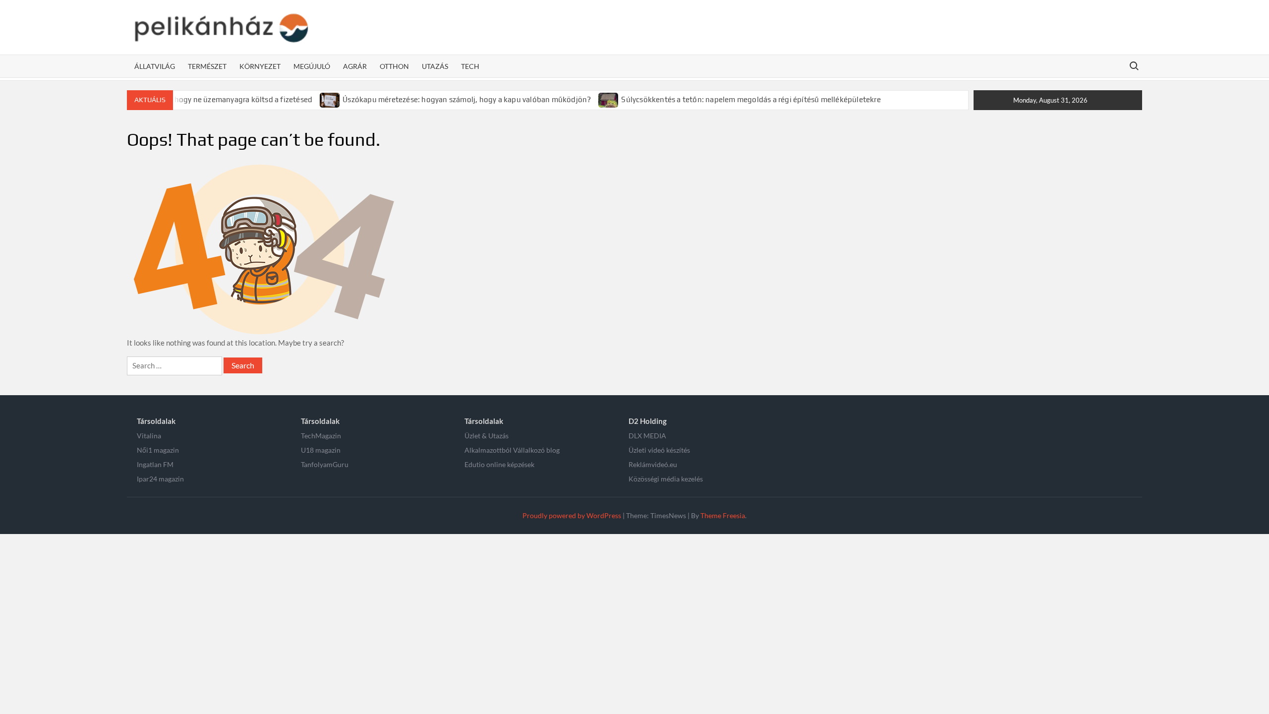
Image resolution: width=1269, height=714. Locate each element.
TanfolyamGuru (324, 464)
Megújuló (311, 66)
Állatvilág (154, 66)
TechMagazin (321, 435)
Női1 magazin (158, 450)
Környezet (260, 66)
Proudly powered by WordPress (571, 515)
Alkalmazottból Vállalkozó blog (512, 450)
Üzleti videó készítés (659, 450)
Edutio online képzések (499, 464)
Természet (207, 66)
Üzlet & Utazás (486, 435)
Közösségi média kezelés (666, 479)
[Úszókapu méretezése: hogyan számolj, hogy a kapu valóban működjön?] (330, 99)
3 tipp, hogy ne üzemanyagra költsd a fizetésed (231, 99)
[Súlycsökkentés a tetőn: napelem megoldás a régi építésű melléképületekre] (609, 99)
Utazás (435, 66)
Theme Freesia (722, 515)
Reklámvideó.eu (653, 464)
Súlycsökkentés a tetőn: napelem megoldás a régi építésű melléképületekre (750, 99)
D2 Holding (648, 420)
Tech (470, 66)
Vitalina (149, 435)
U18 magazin (321, 450)
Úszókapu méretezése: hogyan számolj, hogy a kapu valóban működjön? (467, 99)
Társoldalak (156, 420)
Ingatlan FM (155, 464)
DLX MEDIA (647, 435)
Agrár (355, 66)
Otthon (394, 66)
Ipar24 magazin (160, 479)
